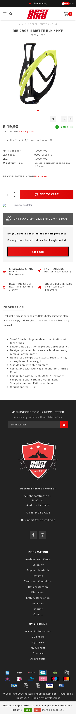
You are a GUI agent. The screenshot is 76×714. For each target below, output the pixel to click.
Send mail (38, 252)
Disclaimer (38, 592)
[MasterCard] (66, 679)
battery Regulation (38, 598)
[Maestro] (54, 679)
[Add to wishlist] (64, 119)
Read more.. (41, 176)
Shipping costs (26, 131)
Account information (38, 631)
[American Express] (7, 672)
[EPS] (7, 679)
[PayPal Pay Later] (38, 685)
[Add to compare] (70, 119)
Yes (28, 710)
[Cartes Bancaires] (43, 672)
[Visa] (49, 685)
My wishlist (38, 648)
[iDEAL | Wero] (19, 679)
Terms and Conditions (38, 581)
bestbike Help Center (38, 559)
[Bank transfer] (19, 672)
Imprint (38, 609)
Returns (38, 576)
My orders (38, 637)
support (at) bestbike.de (39, 520)
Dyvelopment (52, 698)
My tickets (38, 642)
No (37, 710)
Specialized (38, 35)
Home (20, 24)
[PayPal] (26, 685)
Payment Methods (38, 570)
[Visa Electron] (61, 685)
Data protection (38, 587)
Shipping (38, 565)
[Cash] (54, 672)
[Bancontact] (14, 685)
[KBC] (31, 679)
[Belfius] (31, 672)
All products (38, 659)
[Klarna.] (43, 679)
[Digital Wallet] (66, 672)
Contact (38, 614)
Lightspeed (22, 698)
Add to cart (49, 194)
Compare (38, 653)
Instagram (38, 603)
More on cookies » (53, 710)
